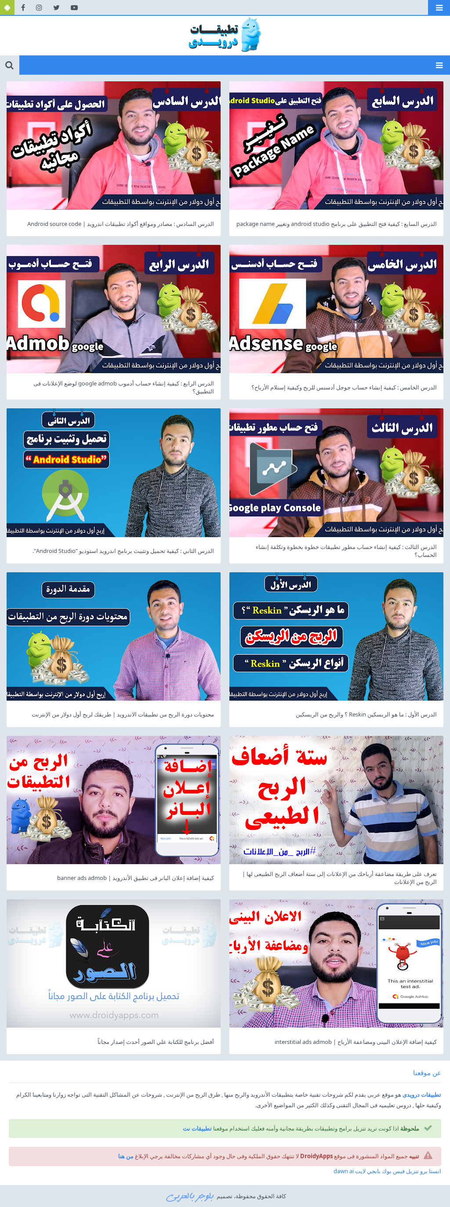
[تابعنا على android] (7, 7)
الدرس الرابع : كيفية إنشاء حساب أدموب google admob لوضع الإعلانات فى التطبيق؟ (123, 387)
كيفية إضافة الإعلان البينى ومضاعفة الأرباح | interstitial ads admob (356, 1042)
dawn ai (344, 1171)
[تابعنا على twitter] (56, 7)
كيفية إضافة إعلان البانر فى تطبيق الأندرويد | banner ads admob (135, 878)
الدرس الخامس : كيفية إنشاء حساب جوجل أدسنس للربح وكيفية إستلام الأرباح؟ (344, 387)
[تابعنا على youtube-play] (74, 7)
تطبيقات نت (197, 1128)
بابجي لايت (368, 1171)
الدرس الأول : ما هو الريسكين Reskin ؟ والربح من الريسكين (366, 714)
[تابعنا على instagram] (39, 7)
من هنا (126, 1156)
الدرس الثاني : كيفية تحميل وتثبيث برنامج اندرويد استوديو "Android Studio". (123, 551)
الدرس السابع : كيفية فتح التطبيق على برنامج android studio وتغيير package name (336, 224)
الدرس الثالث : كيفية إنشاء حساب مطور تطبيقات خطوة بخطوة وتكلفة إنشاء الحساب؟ (346, 551)
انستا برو (430, 1171)
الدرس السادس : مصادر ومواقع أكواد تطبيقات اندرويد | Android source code (120, 224)
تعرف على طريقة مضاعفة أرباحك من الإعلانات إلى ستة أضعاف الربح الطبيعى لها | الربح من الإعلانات (339, 878)
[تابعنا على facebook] (23, 7)
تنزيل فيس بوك (400, 1171)
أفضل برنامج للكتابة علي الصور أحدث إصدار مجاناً (156, 1042)
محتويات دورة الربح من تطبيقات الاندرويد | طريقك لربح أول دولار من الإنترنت (123, 714)
